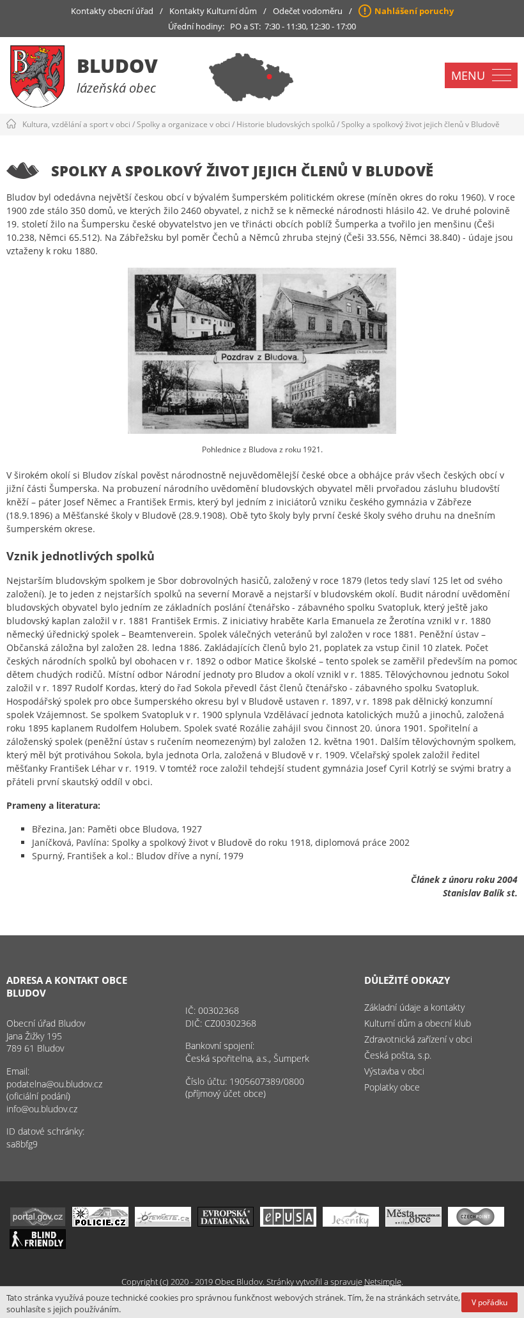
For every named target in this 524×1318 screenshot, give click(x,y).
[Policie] (100, 1223)
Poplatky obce (392, 1087)
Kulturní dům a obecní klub (417, 1023)
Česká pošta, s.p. (397, 1055)
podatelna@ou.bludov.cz (54, 1084)
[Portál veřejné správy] (37, 1223)
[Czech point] (476, 1223)
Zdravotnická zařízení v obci (418, 1039)
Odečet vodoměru (308, 11)
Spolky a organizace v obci (183, 124)
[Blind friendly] (37, 1245)
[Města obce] (413, 1223)
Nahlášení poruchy (414, 11)
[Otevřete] (163, 1223)
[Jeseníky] (351, 1223)
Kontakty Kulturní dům (213, 11)
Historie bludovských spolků (285, 124)
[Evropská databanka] (225, 1223)
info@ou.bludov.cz (41, 1109)
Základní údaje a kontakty (414, 1007)
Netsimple (382, 1281)
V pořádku (489, 1302)
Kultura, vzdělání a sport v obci (76, 124)
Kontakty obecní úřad (112, 11)
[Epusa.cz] (288, 1223)
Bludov (117, 65)
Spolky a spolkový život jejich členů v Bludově (420, 124)
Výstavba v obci (394, 1071)
